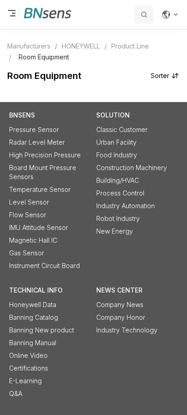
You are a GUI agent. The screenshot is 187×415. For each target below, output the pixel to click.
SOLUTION (113, 115)
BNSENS (22, 115)
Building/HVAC (117, 180)
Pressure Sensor (34, 129)
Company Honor (120, 317)
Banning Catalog (33, 317)
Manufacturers (28, 46)
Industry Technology (126, 330)
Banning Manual (32, 343)
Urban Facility (116, 142)
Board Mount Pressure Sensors (42, 172)
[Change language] (170, 14)
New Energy (114, 231)
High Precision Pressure (45, 155)
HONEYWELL (81, 46)
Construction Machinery (131, 167)
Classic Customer (122, 129)
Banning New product (41, 330)
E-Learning (25, 381)
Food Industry (116, 155)
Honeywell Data (32, 304)
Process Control (120, 193)
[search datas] (143, 14)
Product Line (130, 46)
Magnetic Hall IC (33, 240)
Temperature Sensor (40, 189)
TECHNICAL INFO (36, 290)
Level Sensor (29, 202)
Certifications (28, 368)
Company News (119, 304)
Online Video (28, 355)
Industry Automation (125, 206)
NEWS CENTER (119, 290)
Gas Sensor (26, 253)
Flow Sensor (27, 215)
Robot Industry (118, 218)
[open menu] (11, 14)
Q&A (15, 393)
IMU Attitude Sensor (38, 227)
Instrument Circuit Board (44, 265)
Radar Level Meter (37, 142)
